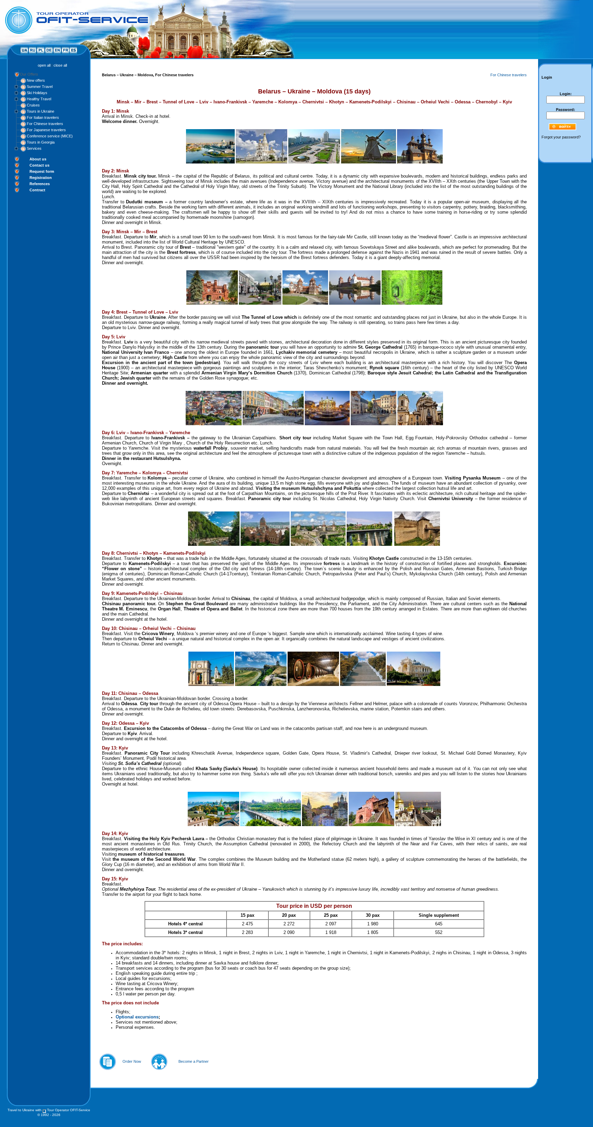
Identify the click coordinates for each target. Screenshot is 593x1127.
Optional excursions (137, 1016)
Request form (42, 171)
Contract (37, 190)
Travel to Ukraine (21, 1110)
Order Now (132, 1061)
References (40, 184)
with (38, 1110)
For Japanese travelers (46, 130)
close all (60, 65)
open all (44, 65)
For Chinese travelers (45, 124)
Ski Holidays (37, 93)
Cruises (33, 105)
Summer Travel (40, 86)
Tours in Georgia (41, 142)
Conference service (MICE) (50, 136)
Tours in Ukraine (40, 111)
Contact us (39, 165)
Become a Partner (193, 1061)
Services (34, 148)
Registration (41, 178)
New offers (36, 80)
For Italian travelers (43, 117)
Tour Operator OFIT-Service (68, 1110)
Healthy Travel (39, 99)
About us (38, 159)
